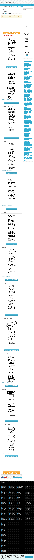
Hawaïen (25, 97)
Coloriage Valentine (28, 488)
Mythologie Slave (26, 141)
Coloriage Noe (19, 518)
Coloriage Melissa (4, 541)
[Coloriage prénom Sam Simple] (12, 404)
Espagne (25, 87)
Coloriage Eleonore (20, 509)
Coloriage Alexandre (4, 492)
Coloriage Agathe (4, 520)
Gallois (25, 92)
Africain (25, 61)
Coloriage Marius (20, 508)
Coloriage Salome (28, 509)
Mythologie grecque (26, 126)
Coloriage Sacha (20, 487)
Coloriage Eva (3, 507)
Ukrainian (27, 158)
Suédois (31, 155)
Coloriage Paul (12, 507)
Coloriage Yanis (28, 491)
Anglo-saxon (25, 74)
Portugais (25, 150)
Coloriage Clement (20, 491)
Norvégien (30, 147)
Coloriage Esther (4, 487)
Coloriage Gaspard (12, 514)
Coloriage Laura (4, 539)
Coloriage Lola (19, 496)
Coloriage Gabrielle (4, 519)
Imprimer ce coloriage (11, 67)
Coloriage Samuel (20, 498)
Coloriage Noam (4, 540)
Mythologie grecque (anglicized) (28, 128)
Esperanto (28, 87)
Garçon (7, 13)
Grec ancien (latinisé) (26, 95)
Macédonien (25, 110)
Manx (28, 110)
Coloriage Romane (4, 496)
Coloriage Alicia (28, 514)
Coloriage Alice (4, 514)
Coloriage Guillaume (28, 507)
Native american (26, 147)
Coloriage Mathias (4, 534)
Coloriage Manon (4, 493)
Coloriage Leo (3, 509)
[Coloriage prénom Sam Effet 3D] (12, 369)
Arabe (31, 76)
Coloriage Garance (20, 504)
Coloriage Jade (4, 503)
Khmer (30, 102)
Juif (27, 102)
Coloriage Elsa (20, 503)
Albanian (28, 61)
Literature (27, 105)
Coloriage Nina (20, 514)
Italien (30, 100)
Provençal (28, 150)
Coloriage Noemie (4, 550)
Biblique (28, 79)
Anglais (4, 13)
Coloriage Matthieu (28, 503)
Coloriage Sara (4, 530)
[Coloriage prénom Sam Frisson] (12, 440)
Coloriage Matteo (28, 508)
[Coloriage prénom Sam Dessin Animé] (12, 86)
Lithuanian (25, 107)
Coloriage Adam (4, 518)
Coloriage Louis (20, 507)
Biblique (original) (26, 81)
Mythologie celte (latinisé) (27, 120)
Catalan (28, 84)
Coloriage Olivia (4, 551)
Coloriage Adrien (4, 529)
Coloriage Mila (19, 502)
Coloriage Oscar (4, 524)
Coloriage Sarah (4, 486)
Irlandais (27, 100)
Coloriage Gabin (28, 487)
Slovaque (25, 155)
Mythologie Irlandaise (26, 133)
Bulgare (25, 84)
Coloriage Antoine (4, 498)
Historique (28, 97)
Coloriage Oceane (12, 504)
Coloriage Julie (20, 488)
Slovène (28, 155)
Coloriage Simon (20, 513)
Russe (31, 152)
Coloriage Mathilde (12, 512)
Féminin (20, 477)
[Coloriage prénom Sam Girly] (12, 192)
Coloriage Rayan (28, 518)
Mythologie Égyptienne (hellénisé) (27, 145)
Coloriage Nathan (12, 491)
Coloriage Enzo (12, 513)
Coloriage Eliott (20, 519)
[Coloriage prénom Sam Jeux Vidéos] (12, 121)
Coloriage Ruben (12, 498)
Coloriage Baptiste (28, 496)
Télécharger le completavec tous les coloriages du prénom (11, 33)
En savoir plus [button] (3, 558)
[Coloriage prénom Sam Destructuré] (12, 334)
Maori (31, 110)
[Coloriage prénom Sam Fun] (12, 157)
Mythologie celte (26, 118)
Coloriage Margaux (20, 486)
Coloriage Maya (4, 488)
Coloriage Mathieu (12, 486)
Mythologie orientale (26, 136)
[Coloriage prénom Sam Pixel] (12, 228)
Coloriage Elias (12, 497)
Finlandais (28, 89)
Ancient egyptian (26, 69)
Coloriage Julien (20, 512)
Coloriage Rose (28, 502)
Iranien (25, 100)
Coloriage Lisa (27, 497)
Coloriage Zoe (11, 503)
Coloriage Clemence (20, 493)
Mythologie (25, 113)
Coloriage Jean (4, 546)
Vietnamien (30, 158)
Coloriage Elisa (4, 491)
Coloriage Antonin (12, 519)
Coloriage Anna (4, 504)
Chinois (30, 84)
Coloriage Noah (12, 487)
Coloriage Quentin (4, 523)
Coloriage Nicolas (12, 508)
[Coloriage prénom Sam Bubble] (12, 263)
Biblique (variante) (26, 82)
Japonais (25, 102)
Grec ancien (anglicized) (27, 94)
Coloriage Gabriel (4, 513)
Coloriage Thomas (28, 492)
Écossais (25, 160)
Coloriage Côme (4, 545)
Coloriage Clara (12, 493)
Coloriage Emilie (20, 492)
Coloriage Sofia (4, 528)
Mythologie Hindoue (26, 131)
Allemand (31, 61)
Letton (24, 105)
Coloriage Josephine (12, 496)
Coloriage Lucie (4, 502)
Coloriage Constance (4, 544)
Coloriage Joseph (4, 535)
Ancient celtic (25, 66)
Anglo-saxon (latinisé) (26, 76)
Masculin (17, 477)
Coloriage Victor (12, 518)
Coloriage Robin (4, 536)
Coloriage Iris (27, 519)
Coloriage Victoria (4, 508)
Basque (25, 79)
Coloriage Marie (28, 486)
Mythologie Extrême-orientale (27, 123)
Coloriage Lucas (4, 512)
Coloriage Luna (28, 504)
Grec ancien (30, 92)
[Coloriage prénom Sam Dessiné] (12, 298)
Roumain (28, 152)
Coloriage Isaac (12, 492)
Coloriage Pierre (4, 525)
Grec (27, 92)
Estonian (25, 89)
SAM (2, 9)
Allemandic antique (26, 63)
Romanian (25, 152)
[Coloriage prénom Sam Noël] (12, 51)
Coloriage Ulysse (28, 512)
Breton (30, 82)
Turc (24, 158)
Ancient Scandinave (26, 71)
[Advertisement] (11, 25)
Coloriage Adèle (4, 497)
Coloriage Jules (20, 497)
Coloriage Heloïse (28, 513)
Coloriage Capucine (4, 552)
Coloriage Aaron (12, 509)
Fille (10, 13)
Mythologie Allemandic (27, 115)
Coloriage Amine (12, 488)
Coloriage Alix (27, 498)
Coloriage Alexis (12, 502)
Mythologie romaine (26, 139)
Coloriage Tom (27, 493)
